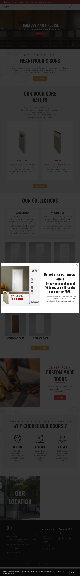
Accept (73, 572)
